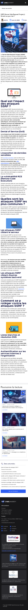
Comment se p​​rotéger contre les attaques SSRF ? (12, 482)
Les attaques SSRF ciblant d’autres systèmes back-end (13, 480)
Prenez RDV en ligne (6, 513)
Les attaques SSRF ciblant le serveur (9, 478)
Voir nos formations (13, 491)
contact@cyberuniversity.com (8, 522)
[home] (7, 2)
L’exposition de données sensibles (9, 471)
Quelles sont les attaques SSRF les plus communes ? (13, 476)
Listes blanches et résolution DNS (8, 484)
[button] (25, 3)
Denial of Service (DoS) (6, 469)
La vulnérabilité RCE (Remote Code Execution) (11, 473)
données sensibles (8, 157)
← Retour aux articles (6, 8)
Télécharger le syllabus (6, 510)
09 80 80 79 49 (4, 520)
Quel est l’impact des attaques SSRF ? (9, 467)
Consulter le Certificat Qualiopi (9, 550)
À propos (3, 508)
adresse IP (21, 289)
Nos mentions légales (6, 511)
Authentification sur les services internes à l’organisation (13, 486)
